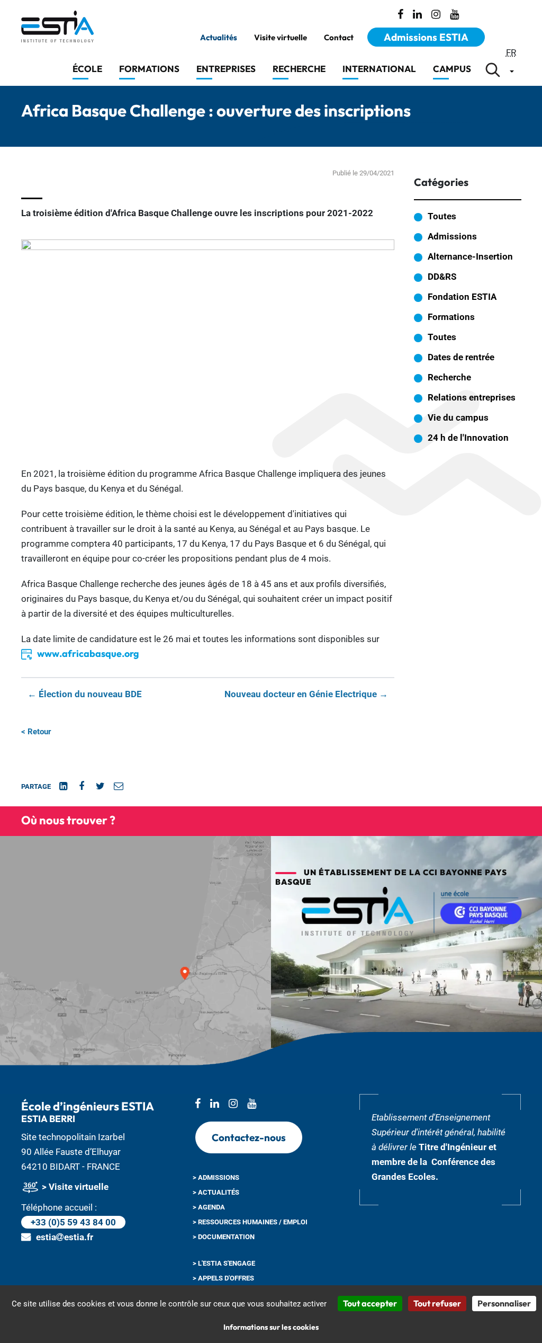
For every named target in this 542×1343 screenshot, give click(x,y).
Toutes (442, 216)
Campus (452, 68)
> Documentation (224, 1237)
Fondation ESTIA (462, 296)
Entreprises (226, 68)
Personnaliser (504, 1303)
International (379, 68)
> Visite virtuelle (74, 1186)
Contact (339, 37)
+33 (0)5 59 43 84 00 (73, 1222)
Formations (149, 68)
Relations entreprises (472, 397)
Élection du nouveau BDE (85, 694)
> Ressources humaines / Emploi (250, 1222)
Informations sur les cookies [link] (271, 1327)
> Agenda (209, 1207)
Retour (36, 731)
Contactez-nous (249, 1137)
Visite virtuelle (280, 37)
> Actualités (216, 1192)
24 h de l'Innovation (468, 437)
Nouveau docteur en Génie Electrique (306, 694)
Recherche (299, 68)
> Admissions (216, 1177)
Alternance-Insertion (470, 256)
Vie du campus (458, 417)
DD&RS (442, 276)
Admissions (452, 236)
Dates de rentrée (461, 357)
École (87, 68)
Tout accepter (370, 1303)
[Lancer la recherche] (493, 70)
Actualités (218, 37)
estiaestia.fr (64, 1237)
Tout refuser (437, 1303)
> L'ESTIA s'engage (224, 1263)
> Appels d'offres (223, 1278)
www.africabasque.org (88, 653)
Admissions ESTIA (426, 37)
